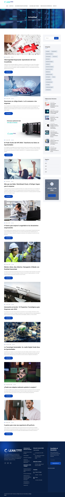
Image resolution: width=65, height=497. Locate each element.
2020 (46, 171)
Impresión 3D (26, 485)
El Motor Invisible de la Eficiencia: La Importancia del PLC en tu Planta (54, 142)
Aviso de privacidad (51, 468)
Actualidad (47, 51)
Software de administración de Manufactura (26, 461)
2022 (46, 169)
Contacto (52, 195)
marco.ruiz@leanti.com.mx (52, 192)
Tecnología (47, 84)
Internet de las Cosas (49, 69)
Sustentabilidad (48, 79)
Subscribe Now (55, 463)
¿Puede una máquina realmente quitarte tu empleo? (20, 387)
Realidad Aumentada (49, 74)
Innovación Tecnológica (49, 66)
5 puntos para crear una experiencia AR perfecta (19, 425)
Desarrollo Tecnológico (49, 61)
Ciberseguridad (48, 56)
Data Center (47, 59)
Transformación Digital (49, 87)
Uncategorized (48, 89)
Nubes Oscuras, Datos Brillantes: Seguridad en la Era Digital (54, 112)
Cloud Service (55, 56)
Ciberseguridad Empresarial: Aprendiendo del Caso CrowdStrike (54, 105)
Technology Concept (49, 82)
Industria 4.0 (48, 64)
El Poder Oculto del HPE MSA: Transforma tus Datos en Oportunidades (54, 126)
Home (26, 20)
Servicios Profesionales (27, 473)
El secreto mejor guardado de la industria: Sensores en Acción (54, 150)
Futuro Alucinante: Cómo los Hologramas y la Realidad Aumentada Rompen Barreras (54, 134)
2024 (46, 163)
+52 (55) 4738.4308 (38, 480)
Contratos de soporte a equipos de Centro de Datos (27, 470)
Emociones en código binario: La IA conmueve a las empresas (54, 119)
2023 (46, 166)
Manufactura (48, 71)
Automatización (54, 51)
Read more (8, 72)
